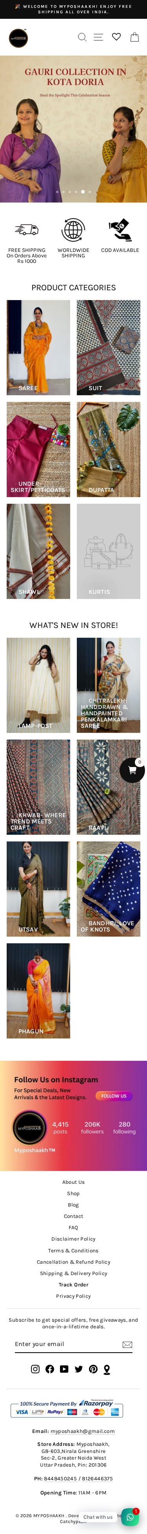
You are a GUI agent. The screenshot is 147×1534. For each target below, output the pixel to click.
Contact (73, 1216)
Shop (73, 1193)
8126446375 (97, 1479)
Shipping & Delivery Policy (73, 1273)
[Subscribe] (127, 1344)
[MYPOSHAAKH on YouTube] (64, 1369)
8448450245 (61, 1479)
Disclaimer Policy (73, 1239)
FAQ (73, 1227)
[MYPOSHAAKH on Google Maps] (107, 1371)
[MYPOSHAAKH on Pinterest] (93, 1369)
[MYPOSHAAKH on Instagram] (35, 1369)
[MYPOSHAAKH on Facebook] (49, 1369)
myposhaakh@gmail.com (83, 1431)
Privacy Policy (73, 1296)
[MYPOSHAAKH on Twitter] (78, 1369)
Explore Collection (72, 179)
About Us (73, 1182)
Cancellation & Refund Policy (73, 1262)
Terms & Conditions (73, 1251)
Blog (73, 1205)
